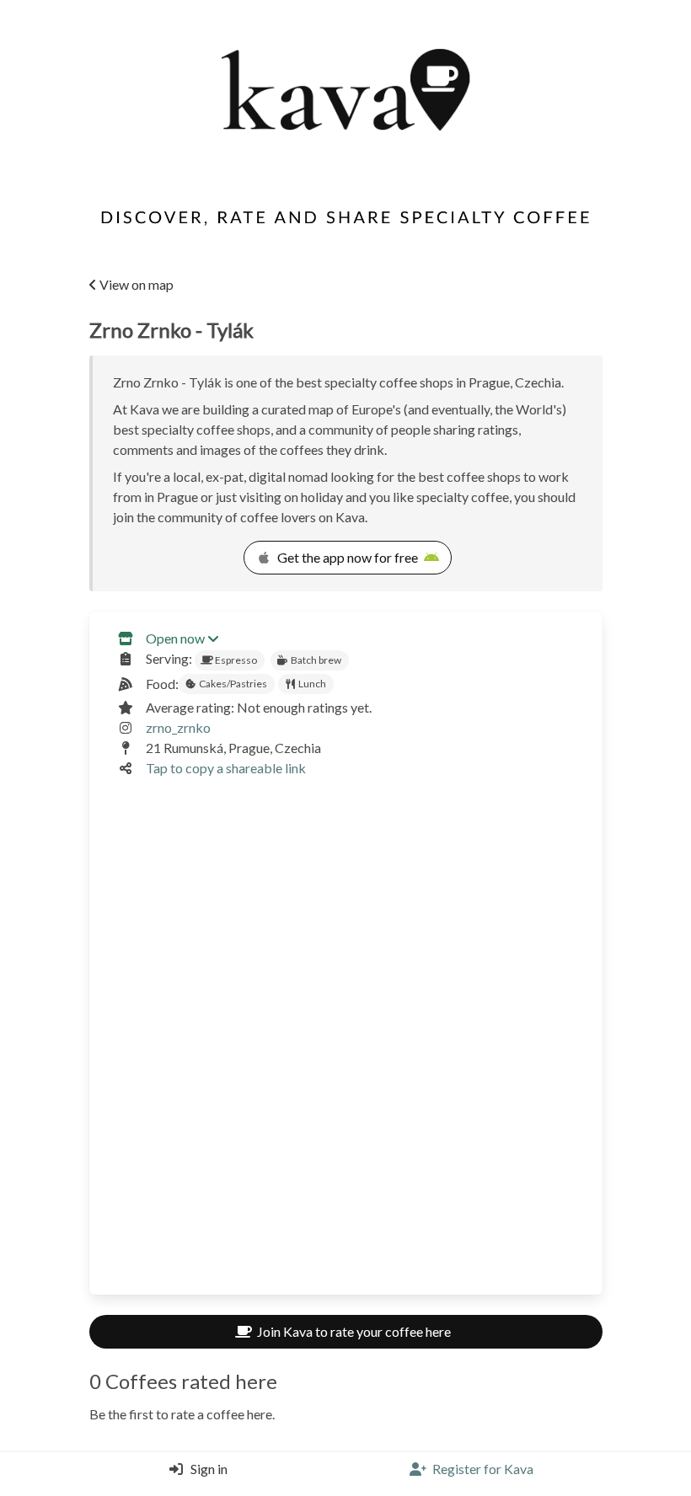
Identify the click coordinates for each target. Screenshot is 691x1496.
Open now (175, 638)
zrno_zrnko (178, 727)
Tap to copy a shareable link (226, 768)
